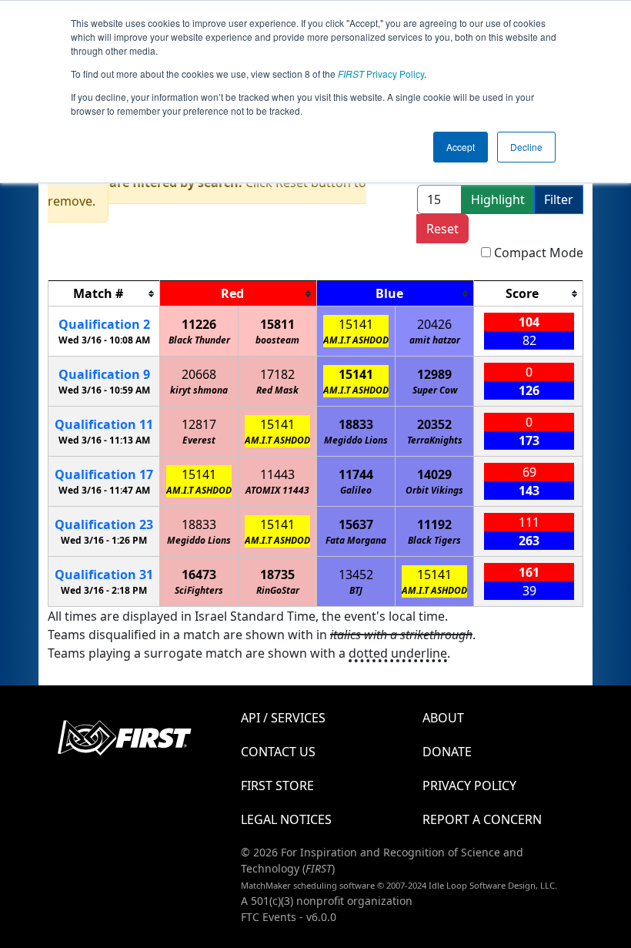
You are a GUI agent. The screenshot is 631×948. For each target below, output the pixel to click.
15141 (356, 324)
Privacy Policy (381, 73)
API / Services (283, 717)
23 (104, 524)
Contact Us (278, 751)
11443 (277, 474)
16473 (199, 574)
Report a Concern (482, 819)
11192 (434, 524)
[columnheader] (104, 294)
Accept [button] (460, 146)
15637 (356, 524)
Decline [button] (526, 146)
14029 (434, 474)
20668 (199, 374)
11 (104, 424)
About (443, 717)
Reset (442, 228)
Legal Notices (286, 819)
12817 (199, 424)
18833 (356, 424)
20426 (434, 324)
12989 (434, 374)
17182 (277, 374)
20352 (434, 424)
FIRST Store (277, 785)
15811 (277, 324)
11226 (199, 324)
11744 (356, 474)
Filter (558, 199)
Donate (447, 751)
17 (104, 474)
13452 (356, 574)
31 (104, 574)
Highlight (498, 199)
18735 (277, 574)
